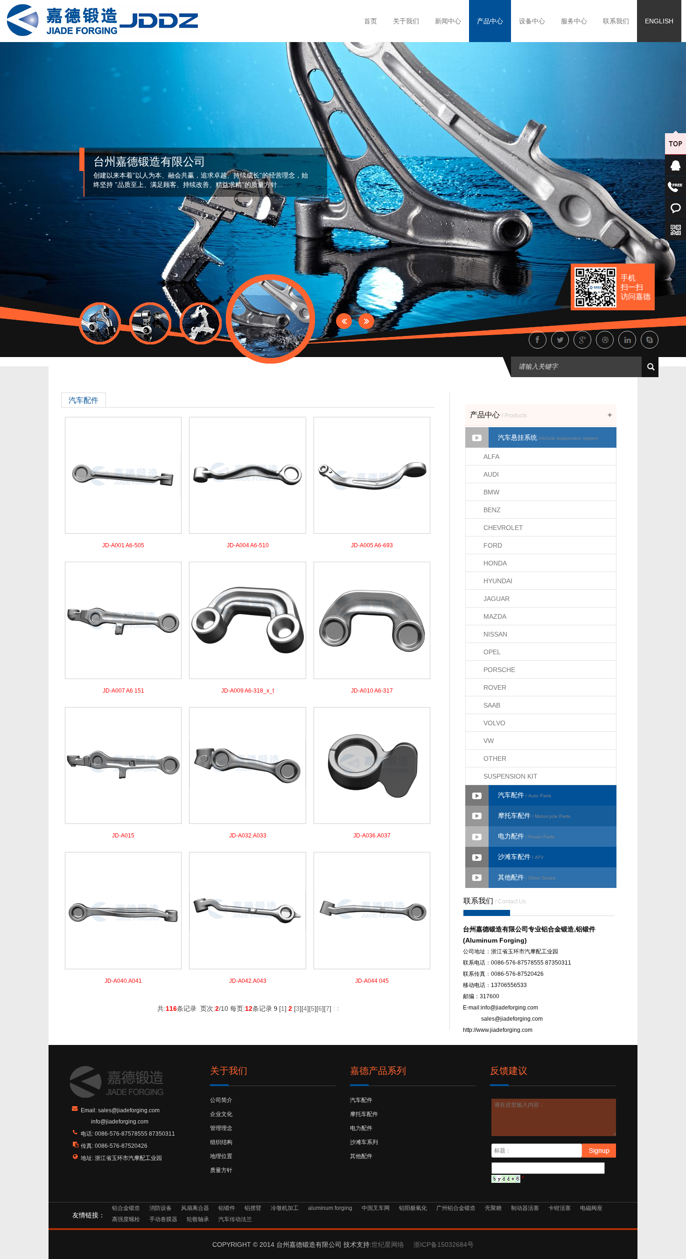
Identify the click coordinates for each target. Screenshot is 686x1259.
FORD (492, 545)
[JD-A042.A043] (247, 910)
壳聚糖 (493, 1208)
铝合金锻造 (126, 1208)
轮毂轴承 (198, 1219)
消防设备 (160, 1208)
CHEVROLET (503, 527)
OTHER (494, 758)
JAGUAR (496, 598)
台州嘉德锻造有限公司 (149, 162)
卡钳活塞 (559, 1208)
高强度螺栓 (126, 1219)
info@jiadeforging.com (509, 1007)
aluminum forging (330, 1208)
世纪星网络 (387, 1244)
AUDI (491, 474)
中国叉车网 (376, 1208)
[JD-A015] (123, 765)
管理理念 (221, 1128)
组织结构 (221, 1142)
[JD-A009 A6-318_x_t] (247, 620)
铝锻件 (226, 1208)
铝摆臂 (253, 1208)
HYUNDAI (497, 581)
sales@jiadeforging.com (512, 1019)
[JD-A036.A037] (372, 765)
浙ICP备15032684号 (443, 1244)
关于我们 (406, 21)
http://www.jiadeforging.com (497, 1030)
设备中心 (532, 21)
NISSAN (495, 634)
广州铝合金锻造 (456, 1208)
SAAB (491, 705)
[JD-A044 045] (372, 910)
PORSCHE (499, 669)
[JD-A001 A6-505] (123, 475)
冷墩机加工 (285, 1208)
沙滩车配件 (521, 856)
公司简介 (221, 1100)
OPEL (492, 652)
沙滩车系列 (364, 1142)
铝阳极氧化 (413, 1208)
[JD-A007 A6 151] (123, 620)
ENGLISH (659, 21)
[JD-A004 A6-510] (247, 475)
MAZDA (494, 616)
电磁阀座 (591, 1208)
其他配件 (526, 877)
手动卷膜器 (163, 1219)
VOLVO (494, 723)
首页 (370, 21)
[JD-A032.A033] (247, 765)
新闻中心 (448, 21)
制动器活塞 (525, 1208)
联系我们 (616, 21)
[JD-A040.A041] (123, 910)
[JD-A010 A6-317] (372, 620)
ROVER (494, 687)
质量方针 (221, 1170)
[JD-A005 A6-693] (372, 475)
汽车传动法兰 (235, 1219)
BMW (491, 492)
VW (488, 740)
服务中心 (574, 21)
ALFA (491, 456)
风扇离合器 (195, 1208)
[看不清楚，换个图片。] (505, 1178)
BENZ (492, 510)
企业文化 (221, 1114)
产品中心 (490, 21)
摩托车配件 (534, 815)
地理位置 (221, 1156)
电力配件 (526, 836)
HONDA (495, 563)
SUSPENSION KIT (510, 776)
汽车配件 (524, 795)
